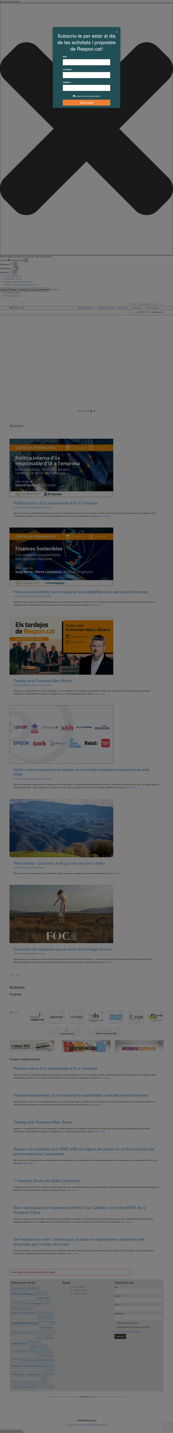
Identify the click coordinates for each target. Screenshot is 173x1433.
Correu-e (67, 82)
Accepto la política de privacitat (87, 96)
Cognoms (67, 69)
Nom (65, 56)
